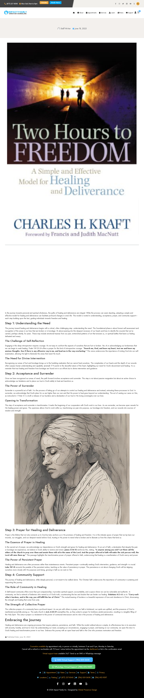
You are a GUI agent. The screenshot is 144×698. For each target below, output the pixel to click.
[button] (138, 3)
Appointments (91, 13)
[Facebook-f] (115, 3)
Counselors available (38, 646)
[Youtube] (130, 3)
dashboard (94, 649)
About (81, 13)
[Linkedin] (126, 3)
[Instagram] (119, 3)
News (121, 13)
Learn (113, 13)
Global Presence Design (87, 690)
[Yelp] (134, 3)
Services (103, 13)
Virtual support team (50, 653)
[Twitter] (123, 3)
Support (130, 13)
